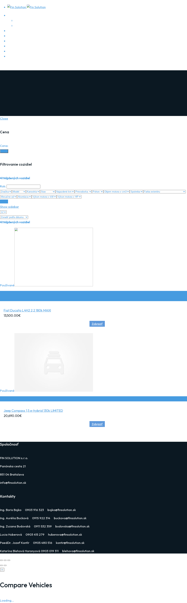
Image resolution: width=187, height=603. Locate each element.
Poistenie (13, 31)
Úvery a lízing (16, 36)
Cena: (4, 146)
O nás (11, 15)
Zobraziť (97, 324)
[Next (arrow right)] (5, 565)
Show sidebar (9, 207)
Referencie (22, 25)
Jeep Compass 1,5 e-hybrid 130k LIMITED (33, 411)
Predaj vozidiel (17, 41)
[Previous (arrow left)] (1, 565)
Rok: (3, 186)
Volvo (11, 46)
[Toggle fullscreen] (5, 560)
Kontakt (12, 56)
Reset (4, 201)
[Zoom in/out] (8, 560)
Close (4, 118)
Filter (4, 151)
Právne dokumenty (20, 51)
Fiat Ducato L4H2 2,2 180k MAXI (27, 310)
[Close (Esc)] (1, 560)
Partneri (20, 20)
